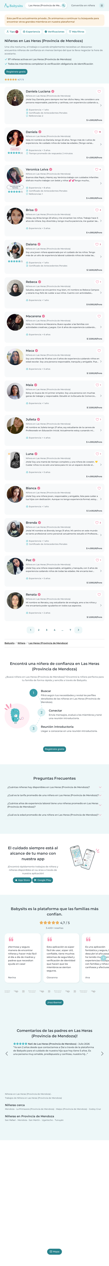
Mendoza (9, 1109)
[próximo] (78, 630)
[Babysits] (14, 5)
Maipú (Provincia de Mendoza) (71, 1109)
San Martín (34, 1120)
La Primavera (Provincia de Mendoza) (35, 1109)
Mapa (56, 1251)
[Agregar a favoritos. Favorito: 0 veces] (99, 91)
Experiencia (33, 31)
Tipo (13, 31)
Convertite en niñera (83, 5)
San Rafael (10, 1120)
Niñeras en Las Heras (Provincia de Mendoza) (28, 1094)
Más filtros (78, 31)
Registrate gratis (16, 71)
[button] (7, 1053)
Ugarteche (47, 1120)
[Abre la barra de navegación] (101, 5)
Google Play (44, 880)
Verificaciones (55, 31)
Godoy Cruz (95, 1109)
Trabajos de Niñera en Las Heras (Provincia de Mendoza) (33, 1098)
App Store (24, 880)
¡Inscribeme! (54, 1002)
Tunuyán (59, 1120)
